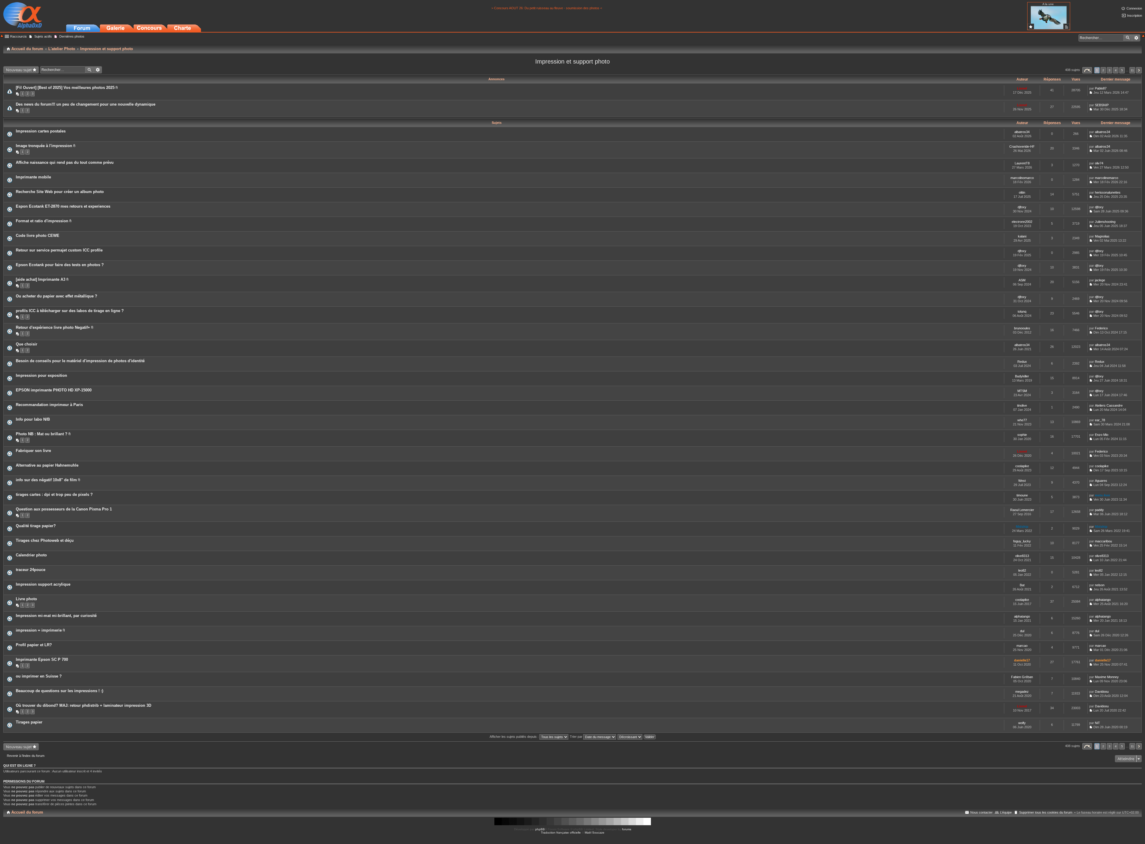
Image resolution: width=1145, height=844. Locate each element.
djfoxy (1022, 207)
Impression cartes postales (41, 131)
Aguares (1101, 480)
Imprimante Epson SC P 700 (42, 659)
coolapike (1022, 466)
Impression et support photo (572, 61)
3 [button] (1109, 70)
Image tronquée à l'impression (44, 146)
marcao (1022, 645)
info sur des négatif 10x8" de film (46, 480)
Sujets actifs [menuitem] (43, 36)
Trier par (576, 736)
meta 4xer (1102, 495)
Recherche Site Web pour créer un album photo (60, 191)
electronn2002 (1022, 221)
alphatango (1103, 599)
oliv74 (1099, 163)
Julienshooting (1105, 221)
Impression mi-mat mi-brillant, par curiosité (56, 615)
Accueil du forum (27, 812)
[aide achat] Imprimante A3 (40, 279)
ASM (1022, 280)
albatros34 (1022, 132)
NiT (1097, 723)
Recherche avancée (1136, 37)
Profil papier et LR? (34, 645)
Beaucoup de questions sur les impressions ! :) (59, 691)
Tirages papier (29, 722)
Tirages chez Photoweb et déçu (45, 540)
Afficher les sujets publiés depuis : (514, 736)
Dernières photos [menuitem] (71, 36)
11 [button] (1132, 70)
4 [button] (1116, 70)
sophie (1022, 434)
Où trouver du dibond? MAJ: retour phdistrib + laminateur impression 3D (83, 705)
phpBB (540, 829)
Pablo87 (1101, 88)
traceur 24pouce (30, 569)
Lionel (1022, 88)
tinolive (1022, 405)
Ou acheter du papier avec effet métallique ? (56, 296)
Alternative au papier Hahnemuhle (47, 465)
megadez (1022, 691)
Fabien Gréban (1022, 677)
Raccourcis (18, 36)
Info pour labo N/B (33, 419)
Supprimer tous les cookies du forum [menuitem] (1045, 812)
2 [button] (1103, 70)
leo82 (1022, 570)
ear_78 (1100, 420)
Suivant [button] (1139, 70)
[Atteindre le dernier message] (1091, 92)
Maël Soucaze (594, 832)
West (1022, 480)
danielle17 (1022, 660)
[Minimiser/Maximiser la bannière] (1143, 36)
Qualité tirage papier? (36, 526)
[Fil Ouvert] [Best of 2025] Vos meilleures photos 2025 (65, 87)
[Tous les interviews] (1066, 27)
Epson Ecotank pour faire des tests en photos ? (60, 265)
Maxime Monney (1107, 677)
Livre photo (26, 599)
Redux (1022, 361)
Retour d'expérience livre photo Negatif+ (53, 327)
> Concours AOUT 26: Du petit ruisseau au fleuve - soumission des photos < (546, 8)
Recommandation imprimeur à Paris (49, 404)
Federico (1101, 328)
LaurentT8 (1022, 163)
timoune (1022, 495)
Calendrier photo (31, 555)
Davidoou (1102, 691)
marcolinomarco (1022, 178)
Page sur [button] (1087, 70)
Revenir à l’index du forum (25, 755)
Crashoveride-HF (1022, 146)
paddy (1099, 510)
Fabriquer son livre (33, 450)
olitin (1022, 192)
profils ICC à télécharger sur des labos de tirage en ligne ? (70, 310)
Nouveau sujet (19, 69)
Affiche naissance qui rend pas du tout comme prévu (65, 162)
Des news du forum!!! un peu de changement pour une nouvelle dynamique (85, 104)
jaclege (1100, 280)
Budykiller (1022, 376)
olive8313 (1022, 556)
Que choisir (26, 344)
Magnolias (1102, 236)
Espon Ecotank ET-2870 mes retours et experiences (63, 206)
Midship (1022, 526)
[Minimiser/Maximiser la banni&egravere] (1, 36)
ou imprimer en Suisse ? (39, 676)
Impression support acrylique (43, 584)
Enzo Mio (1101, 434)
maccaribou (1103, 541)
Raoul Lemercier (1022, 510)
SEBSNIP (1102, 105)
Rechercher (1127, 37)
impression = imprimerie (39, 630)
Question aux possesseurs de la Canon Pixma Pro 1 (64, 509)
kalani (1022, 236)
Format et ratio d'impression (42, 221)
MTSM (1022, 391)
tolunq (1022, 311)
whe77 (1022, 420)
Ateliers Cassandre (1109, 405)
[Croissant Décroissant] (630, 736)
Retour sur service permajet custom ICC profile (59, 250)
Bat (1022, 585)
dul (1022, 631)
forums (626, 829)
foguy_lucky (1022, 541)
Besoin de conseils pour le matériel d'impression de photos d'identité (80, 361)
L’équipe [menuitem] (1006, 812)
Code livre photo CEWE (37, 235)
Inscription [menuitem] (1134, 15)
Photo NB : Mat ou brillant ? (41, 434)
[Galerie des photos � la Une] (1031, 27)
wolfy (1022, 723)
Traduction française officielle (561, 832)
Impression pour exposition (41, 375)
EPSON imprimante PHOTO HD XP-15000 (54, 390)
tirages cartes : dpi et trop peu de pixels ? (54, 494)
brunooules (1022, 328)
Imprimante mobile (33, 177)
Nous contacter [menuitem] (981, 812)
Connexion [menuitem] (1134, 8)
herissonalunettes (1108, 192)
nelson (1099, 585)
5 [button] (1122, 70)
